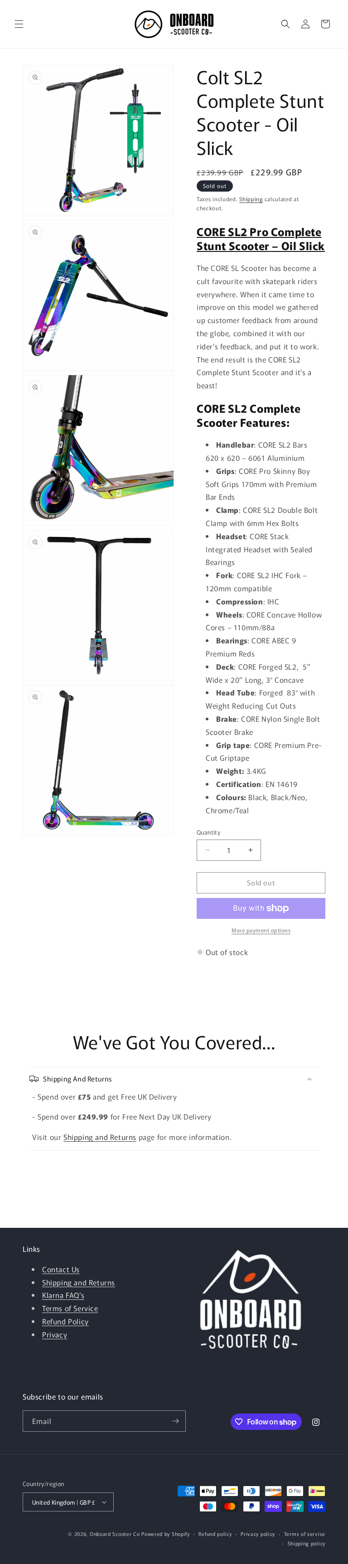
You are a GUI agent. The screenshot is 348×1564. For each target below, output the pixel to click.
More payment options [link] (261, 930)
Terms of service (304, 1533)
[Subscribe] (175, 1421)
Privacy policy (258, 1533)
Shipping (251, 199)
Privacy (54, 1334)
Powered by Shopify (165, 1533)
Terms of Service (70, 1308)
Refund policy (215, 1533)
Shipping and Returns (99, 1136)
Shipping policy (307, 1543)
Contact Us (61, 1269)
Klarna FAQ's (63, 1294)
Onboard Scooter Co (115, 1533)
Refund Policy (65, 1321)
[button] (19, 24)
